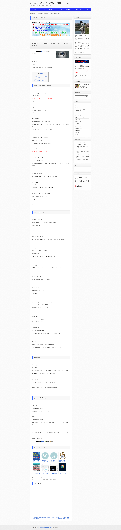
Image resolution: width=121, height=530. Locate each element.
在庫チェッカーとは (37, 77)
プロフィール (78, 9)
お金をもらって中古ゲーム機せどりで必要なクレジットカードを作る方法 (82, 156)
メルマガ (87, 9)
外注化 (78, 123)
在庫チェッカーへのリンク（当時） (39, 230)
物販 (77, 132)
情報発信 (77, 126)
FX (76, 105)
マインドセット (35, 9)
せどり (44, 9)
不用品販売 (78, 119)
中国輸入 (41, 477)
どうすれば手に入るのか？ (39, 80)
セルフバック (59, 9)
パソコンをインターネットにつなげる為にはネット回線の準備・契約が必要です (82, 151)
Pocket (42, 51)
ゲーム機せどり (80, 109)
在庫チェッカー (46, 477)
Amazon (34, 477)
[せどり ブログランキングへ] (78, 186)
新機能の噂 (35, 79)
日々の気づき (69, 9)
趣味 (77, 134)
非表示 (41, 73)
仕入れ (78, 110)
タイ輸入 (51, 9)
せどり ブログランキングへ (79, 188)
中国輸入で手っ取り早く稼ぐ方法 (40, 76)
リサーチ (38, 477)
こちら (85, 52)
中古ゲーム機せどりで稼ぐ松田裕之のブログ (50, 3)
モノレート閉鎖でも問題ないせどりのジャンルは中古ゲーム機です (84, 86)
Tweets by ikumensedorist (80, 169)
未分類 (77, 130)
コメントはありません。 (44, 479)
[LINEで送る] (47, 51)
